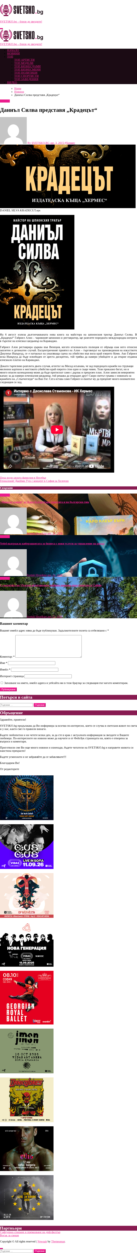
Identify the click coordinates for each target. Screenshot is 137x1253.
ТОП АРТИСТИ (24, 59)
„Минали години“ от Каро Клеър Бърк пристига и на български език (44, 502)
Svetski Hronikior (37, 533)
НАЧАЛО (13, 50)
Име (3, 662)
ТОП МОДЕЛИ (23, 63)
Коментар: (7, 656)
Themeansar (58, 1241)
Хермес (70, 142)
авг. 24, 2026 (54, 533)
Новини (5, 101)
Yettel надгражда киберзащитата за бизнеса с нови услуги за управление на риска (52, 543)
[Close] (1, 1248)
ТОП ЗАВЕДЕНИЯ (26, 79)
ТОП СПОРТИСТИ (26, 75)
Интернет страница (12, 676)
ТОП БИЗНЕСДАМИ (27, 66)
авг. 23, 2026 (54, 616)
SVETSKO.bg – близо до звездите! (21, 21)
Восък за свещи (9, 1235)
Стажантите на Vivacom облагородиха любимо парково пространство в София (51, 585)
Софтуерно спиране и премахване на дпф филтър (30, 1232)
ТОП (10, 56)
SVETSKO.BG (41, 142)
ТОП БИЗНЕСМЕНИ (27, 69)
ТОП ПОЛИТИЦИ (25, 72)
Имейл (5, 669)
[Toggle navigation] (1, 28)
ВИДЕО (12, 82)
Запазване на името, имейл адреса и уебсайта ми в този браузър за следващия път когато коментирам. (66, 682)
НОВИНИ (13, 53)
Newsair (42, 1241)
